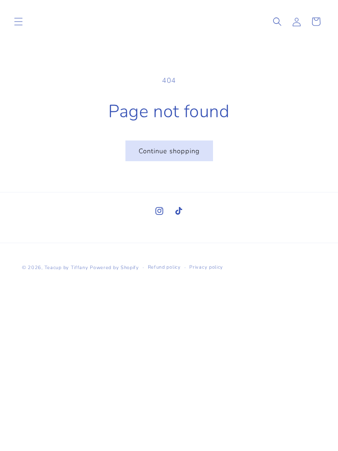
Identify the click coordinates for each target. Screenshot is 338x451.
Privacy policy (206, 267)
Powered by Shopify (114, 267)
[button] (18, 21)
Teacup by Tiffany (66, 267)
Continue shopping (169, 151)
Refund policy (164, 267)
